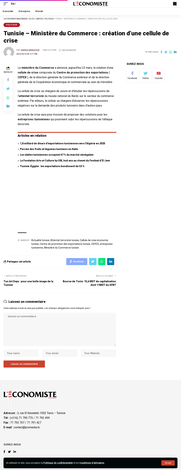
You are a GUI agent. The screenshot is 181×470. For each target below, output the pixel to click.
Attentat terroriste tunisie (64, 240)
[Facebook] (132, 75)
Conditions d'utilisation (91, 463)
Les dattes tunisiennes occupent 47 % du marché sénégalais (57, 154)
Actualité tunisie (40, 240)
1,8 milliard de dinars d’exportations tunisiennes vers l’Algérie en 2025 (62, 143)
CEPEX (95, 244)
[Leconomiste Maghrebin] (90, 3)
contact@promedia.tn (27, 427)
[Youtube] (158, 75)
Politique (11, 25)
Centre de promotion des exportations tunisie (65, 244)
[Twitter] (145, 75)
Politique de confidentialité (58, 463)
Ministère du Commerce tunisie (61, 247)
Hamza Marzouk (30, 50)
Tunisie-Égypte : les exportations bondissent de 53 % (52, 166)
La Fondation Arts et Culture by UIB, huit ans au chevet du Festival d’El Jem (65, 160)
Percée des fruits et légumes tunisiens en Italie (49, 149)
